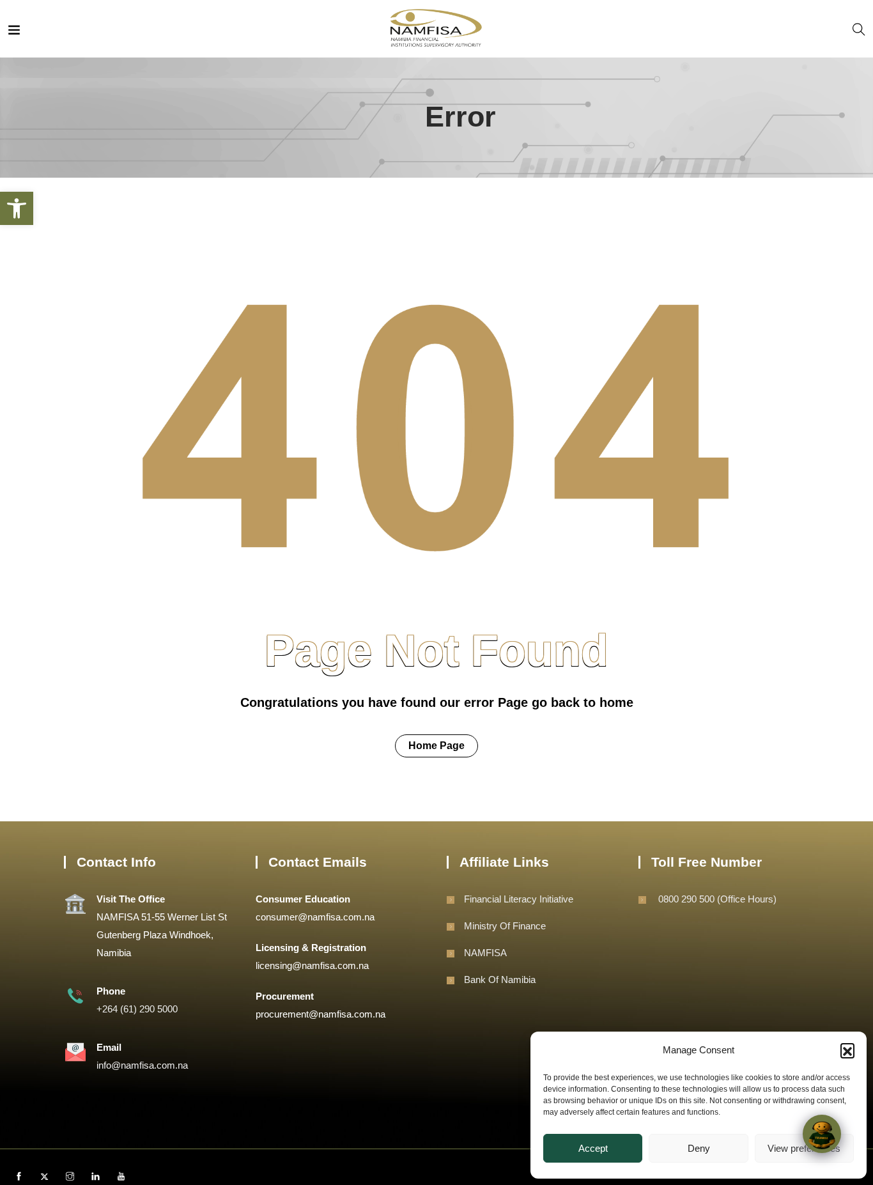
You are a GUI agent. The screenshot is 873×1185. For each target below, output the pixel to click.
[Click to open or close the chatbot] (822, 1134)
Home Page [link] (436, 745)
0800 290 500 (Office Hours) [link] (716, 899)
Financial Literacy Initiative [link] (518, 899)
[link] (16, 208)
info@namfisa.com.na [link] (142, 1065)
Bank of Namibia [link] (500, 979)
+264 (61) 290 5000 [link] (137, 1008)
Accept (593, 1148)
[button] (847, 1050)
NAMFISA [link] (485, 952)
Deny (699, 1148)
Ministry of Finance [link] (505, 925)
